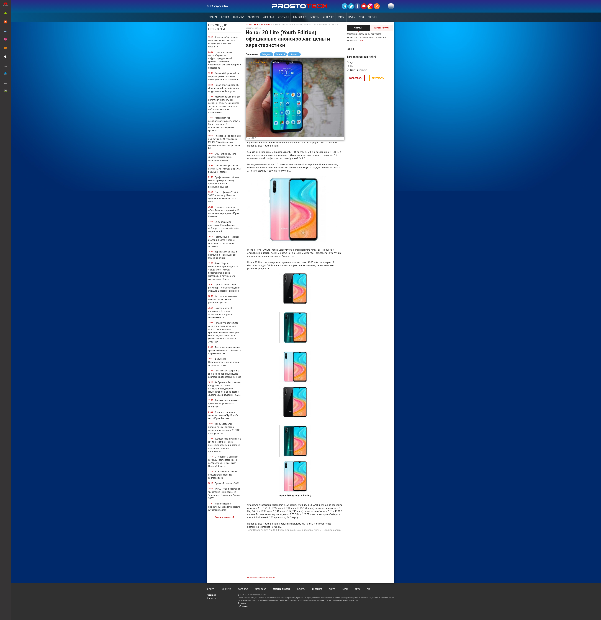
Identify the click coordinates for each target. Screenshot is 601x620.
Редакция (211, 595)
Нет (351, 66)
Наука (351, 17)
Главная (213, 17)
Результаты (378, 78)
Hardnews (238, 17)
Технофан (242, 603)
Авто (361, 17)
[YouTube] (364, 6)
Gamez (341, 17)
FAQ (368, 589)
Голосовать (355, 78)
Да (351, 63)
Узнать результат (358, 70)
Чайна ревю (243, 606)
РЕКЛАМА (372, 17)
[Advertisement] (295, 556)
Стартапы (283, 17)
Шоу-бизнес (299, 17)
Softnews (253, 17)
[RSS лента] (377, 6)
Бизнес (225, 17)
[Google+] (370, 6)
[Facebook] (357, 6)
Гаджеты (314, 17)
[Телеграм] (345, 6)
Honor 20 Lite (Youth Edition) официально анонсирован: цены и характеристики (297, 530)
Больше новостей (224, 517)
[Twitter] (351, 6)
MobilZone (268, 17)
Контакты (211, 598)
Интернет (328, 17)
